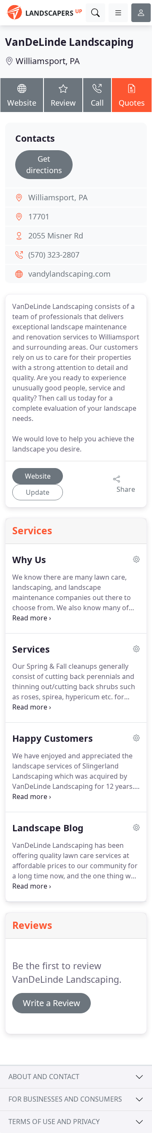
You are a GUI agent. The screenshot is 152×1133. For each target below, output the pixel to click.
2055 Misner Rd (55, 235)
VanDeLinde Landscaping (69, 42)
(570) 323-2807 (53, 255)
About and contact (43, 1076)
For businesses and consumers (65, 1099)
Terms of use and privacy (54, 1121)
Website (21, 103)
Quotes (132, 103)
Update (37, 492)
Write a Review (51, 1003)
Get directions (44, 164)
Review (63, 103)
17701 (38, 216)
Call (97, 103)
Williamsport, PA (48, 61)
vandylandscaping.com (69, 274)
